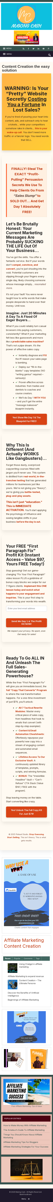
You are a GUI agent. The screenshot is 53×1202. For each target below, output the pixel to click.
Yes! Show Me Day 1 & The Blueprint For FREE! (26, 419)
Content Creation (26, 42)
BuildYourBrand (26, 1194)
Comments (28, 958)
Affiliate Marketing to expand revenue (26, 976)
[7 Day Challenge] (26, 1169)
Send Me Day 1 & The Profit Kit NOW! (26, 622)
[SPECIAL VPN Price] (26, 1027)
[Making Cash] (26, 4)
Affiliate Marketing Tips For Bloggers (20, 1142)
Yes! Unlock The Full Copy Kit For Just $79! (26, 812)
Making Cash (21, 1192)
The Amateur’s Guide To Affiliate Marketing (24, 1130)
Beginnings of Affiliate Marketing (23, 1000)
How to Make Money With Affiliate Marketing (24, 1125)
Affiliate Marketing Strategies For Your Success (25, 1147)
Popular (17, 958)
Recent (7, 958)
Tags (38, 958)
